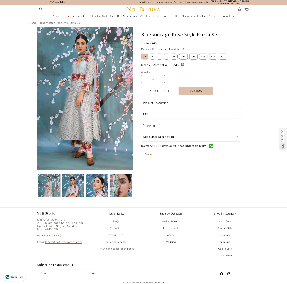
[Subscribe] (93, 273)
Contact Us (116, 228)
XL (174, 56)
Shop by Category (225, 213)
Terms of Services (116, 241)
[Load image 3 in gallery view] (97, 185)
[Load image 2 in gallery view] (73, 185)
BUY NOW (196, 91)
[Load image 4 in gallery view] (121, 185)
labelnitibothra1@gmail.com (63, 242)
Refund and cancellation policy (116, 248)
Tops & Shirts (225, 255)
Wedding (170, 241)
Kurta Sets (225, 221)
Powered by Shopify (155, 282)
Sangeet (170, 234)
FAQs (116, 221)
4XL (203, 56)
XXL (183, 56)
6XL (223, 56)
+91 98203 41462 (52, 235)
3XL (193, 56)
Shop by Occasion (171, 213)
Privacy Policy (116, 234)
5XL (213, 56)
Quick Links (116, 213)
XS (144, 56)
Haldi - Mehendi (171, 221)
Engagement (170, 228)
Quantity (145, 72)
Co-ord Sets (225, 248)
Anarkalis (225, 241)
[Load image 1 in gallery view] (49, 185)
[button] (41, 9)
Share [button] (148, 154)
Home (32, 22)
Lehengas (225, 234)
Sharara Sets (225, 228)
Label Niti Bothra (137, 282)
